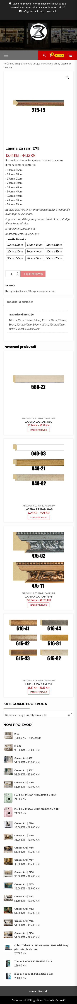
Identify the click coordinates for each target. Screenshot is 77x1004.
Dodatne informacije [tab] (19, 302)
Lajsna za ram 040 (39, 509)
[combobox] (38, 713)
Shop (18, 63)
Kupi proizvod (34, 274)
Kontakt (43, 991)
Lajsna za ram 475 (38, 596)
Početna (8, 63)
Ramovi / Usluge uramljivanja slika (41, 63)
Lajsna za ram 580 (38, 421)
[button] (67, 77)
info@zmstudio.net (33, 11)
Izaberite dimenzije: (16, 239)
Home (32, 991)
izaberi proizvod (38, 430)
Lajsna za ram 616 (38, 684)
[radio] (15, 244)
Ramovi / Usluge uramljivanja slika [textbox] (37, 715)
